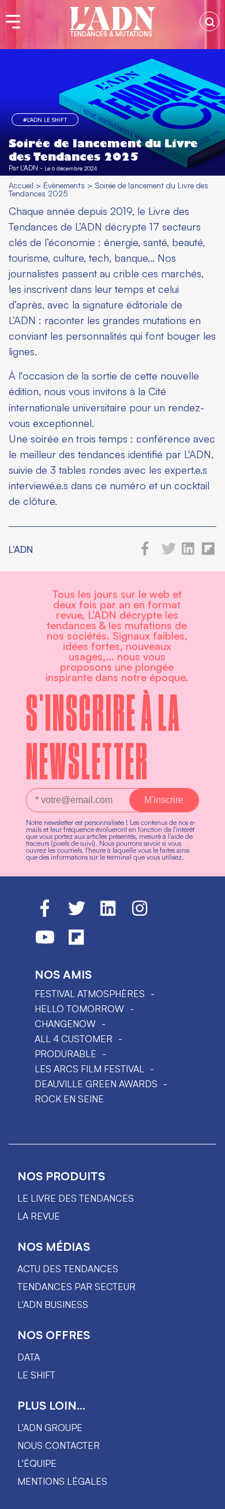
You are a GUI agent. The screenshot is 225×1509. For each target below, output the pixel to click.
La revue (38, 1216)
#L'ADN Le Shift (45, 119)
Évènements (64, 185)
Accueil (21, 185)
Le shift (36, 1375)
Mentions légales (62, 1481)
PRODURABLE (65, 1054)
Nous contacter (58, 1445)
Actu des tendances (67, 1268)
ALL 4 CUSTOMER (73, 1039)
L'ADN (29, 167)
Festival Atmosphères (90, 993)
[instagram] (139, 913)
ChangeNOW (65, 1023)
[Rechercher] (209, 21)
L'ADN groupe (49, 1427)
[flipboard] (208, 552)
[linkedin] (188, 552)
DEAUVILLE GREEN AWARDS (96, 1084)
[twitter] (169, 552)
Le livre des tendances (75, 1198)
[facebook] (145, 552)
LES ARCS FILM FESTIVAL (89, 1069)
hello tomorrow (79, 1008)
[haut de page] (204, 1494)
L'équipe (37, 1463)
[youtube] (45, 942)
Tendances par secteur (76, 1286)
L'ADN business (52, 1304)
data (28, 1357)
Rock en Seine (69, 1099)
